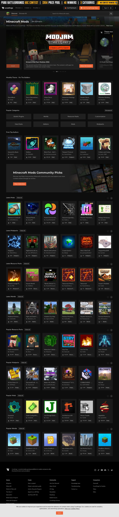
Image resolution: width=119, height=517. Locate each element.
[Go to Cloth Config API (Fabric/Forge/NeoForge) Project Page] (32, 411)
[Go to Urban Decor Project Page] (50, 93)
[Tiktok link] (98, 470)
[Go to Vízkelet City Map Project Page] (50, 312)
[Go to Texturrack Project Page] (87, 279)
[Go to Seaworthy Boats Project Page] (14, 147)
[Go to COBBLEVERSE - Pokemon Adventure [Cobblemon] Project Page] (87, 378)
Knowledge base (75, 483)
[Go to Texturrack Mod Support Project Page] (69, 279)
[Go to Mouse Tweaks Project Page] (87, 411)
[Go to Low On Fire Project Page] (87, 345)
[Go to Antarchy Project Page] (87, 147)
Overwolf (95, 483)
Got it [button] (59, 513)
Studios (35, 8)
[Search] (111, 13)
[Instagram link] (95, 470)
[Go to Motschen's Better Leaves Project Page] (50, 345)
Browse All (23, 13)
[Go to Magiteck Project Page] (14, 246)
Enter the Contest (86, 66)
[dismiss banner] (116, 3)
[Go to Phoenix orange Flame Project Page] (14, 279)
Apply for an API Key (33, 492)
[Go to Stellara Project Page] (32, 147)
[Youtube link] (102, 470)
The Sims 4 (9, 492)
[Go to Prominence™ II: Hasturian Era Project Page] (69, 378)
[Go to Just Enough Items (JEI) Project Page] (50, 411)
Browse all (108, 110)
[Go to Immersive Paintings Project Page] (69, 93)
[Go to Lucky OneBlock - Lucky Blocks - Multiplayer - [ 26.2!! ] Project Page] (50, 444)
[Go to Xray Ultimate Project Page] (105, 345)
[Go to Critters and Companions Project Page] (105, 147)
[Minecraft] (8, 13)
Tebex (94, 489)
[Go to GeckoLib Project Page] (14, 411)
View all (19, 197)
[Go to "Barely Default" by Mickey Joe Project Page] (50, 279)
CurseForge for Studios (99, 486)
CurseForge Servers (55, 500)
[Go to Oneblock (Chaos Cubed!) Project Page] (14, 444)
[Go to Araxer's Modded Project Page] (105, 279)
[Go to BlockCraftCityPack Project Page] (50, 246)
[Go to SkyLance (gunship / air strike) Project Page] (69, 213)
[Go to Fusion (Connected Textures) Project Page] (50, 213)
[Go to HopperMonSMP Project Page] (105, 246)
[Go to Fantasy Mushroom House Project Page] (69, 312)
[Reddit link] (112, 470)
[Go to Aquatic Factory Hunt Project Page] (87, 312)
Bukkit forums (53, 497)
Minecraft (8, 486)
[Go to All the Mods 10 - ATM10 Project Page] (14, 378)
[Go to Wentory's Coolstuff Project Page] (14, 213)
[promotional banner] (59, 2)
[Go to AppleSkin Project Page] (105, 411)
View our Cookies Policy (72, 508)
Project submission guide (34, 486)
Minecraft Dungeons (11, 500)
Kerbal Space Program (12, 497)
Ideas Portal (53, 486)
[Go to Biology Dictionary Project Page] (105, 213)
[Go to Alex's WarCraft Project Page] (87, 246)
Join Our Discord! (54, 483)
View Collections (19, 184)
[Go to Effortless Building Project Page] (105, 93)
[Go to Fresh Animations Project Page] (14, 345)
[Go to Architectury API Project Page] (69, 411)
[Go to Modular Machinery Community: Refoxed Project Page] (87, 213)
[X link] (108, 470)
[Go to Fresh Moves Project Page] (32, 345)
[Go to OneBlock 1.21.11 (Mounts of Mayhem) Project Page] (32, 444)
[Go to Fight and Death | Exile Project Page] (32, 312)
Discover (14, 13)
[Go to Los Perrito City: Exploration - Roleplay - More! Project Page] (87, 444)
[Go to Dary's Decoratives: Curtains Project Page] (32, 93)
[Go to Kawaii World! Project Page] (32, 279)
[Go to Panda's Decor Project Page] (87, 93)
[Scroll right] (111, 198)
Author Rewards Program (35, 489)
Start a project (32, 483)
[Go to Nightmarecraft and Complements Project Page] (32, 246)
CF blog (52, 489)
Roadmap (52, 494)
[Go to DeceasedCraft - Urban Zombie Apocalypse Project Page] (32, 378)
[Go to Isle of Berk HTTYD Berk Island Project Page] (69, 444)
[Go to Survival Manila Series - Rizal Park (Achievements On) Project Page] (105, 312)
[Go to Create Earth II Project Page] (69, 246)
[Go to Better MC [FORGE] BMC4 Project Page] (50, 378)
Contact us (74, 489)
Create (27, 8)
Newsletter (52, 492)
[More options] (115, 8)
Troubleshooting (75, 486)
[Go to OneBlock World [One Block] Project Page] (105, 444)
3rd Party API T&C (33, 494)
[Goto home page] (7, 8)
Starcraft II (9, 494)
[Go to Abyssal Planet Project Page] (32, 213)
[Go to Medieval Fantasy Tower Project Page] (14, 312)
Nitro (94, 492)
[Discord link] (105, 470)
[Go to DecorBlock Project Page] (14, 93)
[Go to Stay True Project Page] (69, 345)
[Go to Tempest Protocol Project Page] (69, 147)
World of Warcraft (11, 489)
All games (8, 483)
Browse (18, 8)
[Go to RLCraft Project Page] (105, 378)
